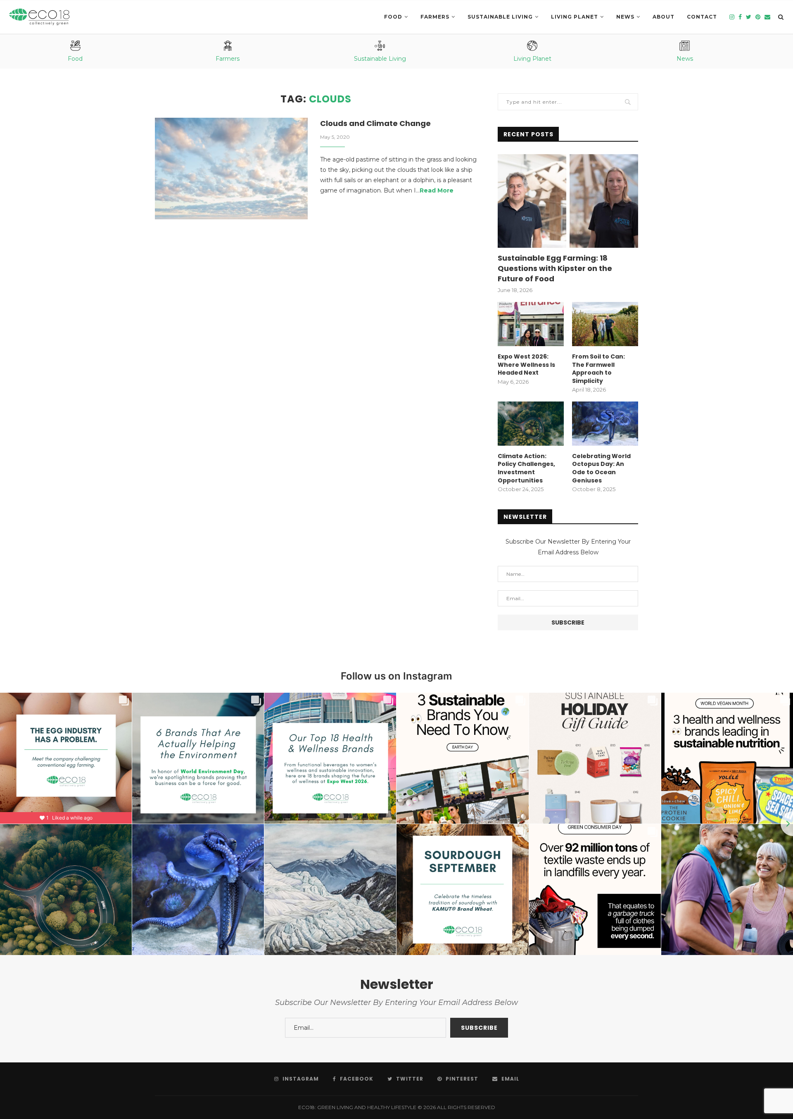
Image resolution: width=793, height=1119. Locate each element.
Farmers (434, 17)
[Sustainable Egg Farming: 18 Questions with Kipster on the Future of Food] (568, 201)
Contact (702, 17)
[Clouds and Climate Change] (231, 169)
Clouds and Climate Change (375, 123)
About (663, 17)
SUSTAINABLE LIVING (500, 17)
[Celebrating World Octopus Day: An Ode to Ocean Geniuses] (605, 424)
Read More (436, 190)
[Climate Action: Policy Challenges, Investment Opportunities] (531, 424)
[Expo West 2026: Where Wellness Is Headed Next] (531, 324)
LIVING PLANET (574, 17)
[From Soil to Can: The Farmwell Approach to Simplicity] (605, 324)
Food (393, 17)
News (625, 17)
